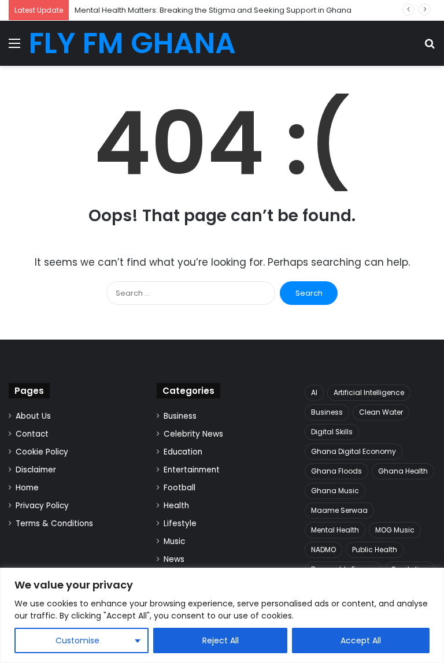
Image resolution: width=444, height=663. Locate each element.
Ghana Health (403, 471)
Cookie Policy (42, 451)
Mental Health (335, 530)
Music (174, 541)
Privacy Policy (42, 505)
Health (176, 505)
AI (314, 392)
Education (183, 451)
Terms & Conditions (54, 523)
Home (27, 487)
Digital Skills (332, 432)
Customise (77, 640)
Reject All (220, 640)
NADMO (323, 549)
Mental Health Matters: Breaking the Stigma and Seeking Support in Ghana (213, 10)
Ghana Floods (336, 471)
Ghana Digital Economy (353, 451)
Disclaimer (36, 469)
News (174, 559)
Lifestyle (180, 523)
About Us (33, 416)
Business (180, 416)
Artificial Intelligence (369, 392)
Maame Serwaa (339, 510)
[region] (222, 615)
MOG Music (395, 530)
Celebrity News (193, 434)
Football (179, 487)
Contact (32, 434)
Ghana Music (335, 491)
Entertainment (192, 469)
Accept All (361, 640)
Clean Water (381, 412)
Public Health (374, 549)
